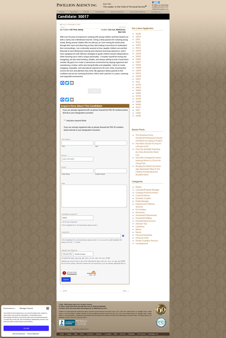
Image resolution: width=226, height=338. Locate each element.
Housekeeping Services (146, 221)
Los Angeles (108, 334)
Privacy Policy (65, 329)
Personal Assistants (144, 235)
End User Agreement (80, 329)
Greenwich (90, 334)
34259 (138, 76)
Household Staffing (144, 218)
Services (73, 12)
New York (123, 334)
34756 (138, 99)
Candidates (100, 12)
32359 (65, 291)
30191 (138, 42)
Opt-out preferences (18, 333)
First (63, 146)
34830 (138, 104)
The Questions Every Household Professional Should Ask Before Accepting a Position (149, 138)
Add (123, 236)
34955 (138, 59)
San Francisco (142, 334)
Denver (82, 334)
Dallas (76, 334)
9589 (124, 291)
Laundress (140, 227)
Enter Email (66, 174)
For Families (141, 210)
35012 (138, 48)
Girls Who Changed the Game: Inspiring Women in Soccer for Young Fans (148, 160)
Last (96, 146)
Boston (62, 334)
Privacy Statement (33, 333)
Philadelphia (131, 334)
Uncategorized (142, 244)
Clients (86, 12)
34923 (138, 45)
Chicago (69, 334)
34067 (138, 62)
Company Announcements (147, 193)
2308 (138, 39)
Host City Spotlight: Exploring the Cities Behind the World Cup (148, 152)
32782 (138, 85)
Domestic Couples (143, 198)
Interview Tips (141, 224)
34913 (138, 88)
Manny (138, 229)
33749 (138, 96)
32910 (138, 37)
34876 (138, 73)
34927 (138, 79)
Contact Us (155, 12)
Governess (140, 212)
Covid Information (137, 12)
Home (62, 12)
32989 (138, 102)
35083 (138, 56)
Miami (115, 334)
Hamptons (99, 334)
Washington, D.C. (154, 334)
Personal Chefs (142, 238)
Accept (26, 328)
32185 (138, 34)
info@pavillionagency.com (160, 9)
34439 (138, 51)
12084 (138, 71)
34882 (138, 93)
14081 (138, 113)
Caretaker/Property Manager (147, 190)
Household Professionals (146, 215)
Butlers (138, 187)
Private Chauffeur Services (147, 241)
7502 (138, 82)
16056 (138, 116)
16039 (138, 54)
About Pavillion (117, 12)
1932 (138, 110)
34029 (138, 65)
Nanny (138, 232)
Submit (66, 279)
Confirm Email (100, 174)
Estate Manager (142, 201)
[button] (47, 308)
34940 (138, 90)
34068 (138, 68)
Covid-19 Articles (143, 195)
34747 (138, 107)
